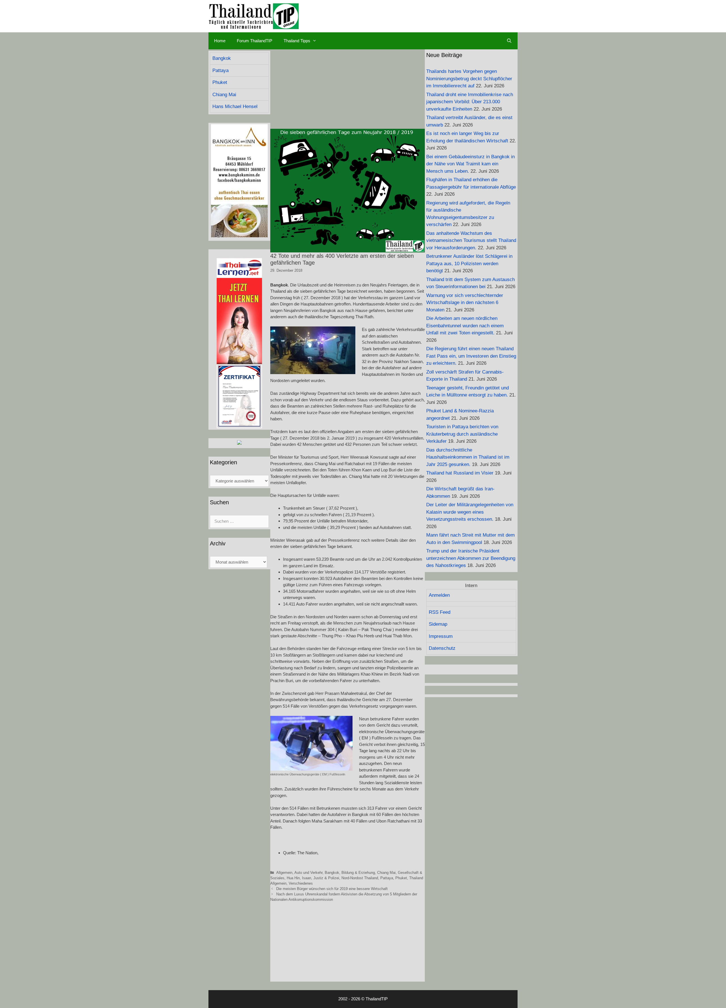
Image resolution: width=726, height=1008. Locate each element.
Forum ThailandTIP (254, 40)
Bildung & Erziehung (358, 872)
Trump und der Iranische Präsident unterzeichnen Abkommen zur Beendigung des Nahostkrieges (470, 558)
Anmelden (439, 595)
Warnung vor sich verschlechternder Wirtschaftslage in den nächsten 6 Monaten (464, 303)
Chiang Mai (386, 872)
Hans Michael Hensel (235, 106)
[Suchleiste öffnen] (509, 40)
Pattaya (386, 878)
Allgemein (284, 872)
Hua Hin (293, 878)
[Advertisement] (347, 89)
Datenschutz (442, 648)
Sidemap (438, 624)
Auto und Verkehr (308, 872)
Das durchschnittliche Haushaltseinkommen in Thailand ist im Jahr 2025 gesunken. (467, 457)
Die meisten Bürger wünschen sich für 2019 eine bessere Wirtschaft (332, 889)
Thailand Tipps (297, 40)
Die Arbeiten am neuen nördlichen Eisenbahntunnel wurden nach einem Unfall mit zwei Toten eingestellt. (465, 326)
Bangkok (332, 872)
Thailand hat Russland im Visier (459, 473)
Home (219, 40)
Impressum (441, 636)
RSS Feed (439, 612)
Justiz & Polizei (326, 878)
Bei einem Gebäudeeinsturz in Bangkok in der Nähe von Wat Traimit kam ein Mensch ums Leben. (470, 164)
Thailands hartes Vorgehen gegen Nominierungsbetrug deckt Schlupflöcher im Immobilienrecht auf (469, 78)
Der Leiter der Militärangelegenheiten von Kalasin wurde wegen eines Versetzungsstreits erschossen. (469, 512)
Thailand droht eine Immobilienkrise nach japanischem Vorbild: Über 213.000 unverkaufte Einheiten (469, 102)
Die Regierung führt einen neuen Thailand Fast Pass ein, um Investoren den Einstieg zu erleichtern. (471, 356)
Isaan (306, 878)
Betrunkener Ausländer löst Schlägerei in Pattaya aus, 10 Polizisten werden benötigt (469, 263)
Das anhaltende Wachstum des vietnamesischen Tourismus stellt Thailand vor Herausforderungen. (471, 240)
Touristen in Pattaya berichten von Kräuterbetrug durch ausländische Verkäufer (462, 434)
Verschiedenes (301, 883)
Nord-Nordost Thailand (359, 878)
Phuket (401, 878)
